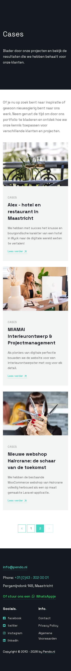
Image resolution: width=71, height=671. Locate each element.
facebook (14, 618)
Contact (44, 618)
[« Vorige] (22, 528)
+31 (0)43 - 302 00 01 (32, 577)
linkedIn (13, 640)
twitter (13, 625)
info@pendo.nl (15, 567)
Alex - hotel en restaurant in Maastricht (24, 211)
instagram (15, 633)
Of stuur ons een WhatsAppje (29, 596)
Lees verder (15, 251)
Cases (12, 197)
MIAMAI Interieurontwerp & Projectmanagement (31, 336)
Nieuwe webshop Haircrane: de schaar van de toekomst (32, 460)
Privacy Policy (48, 625)
